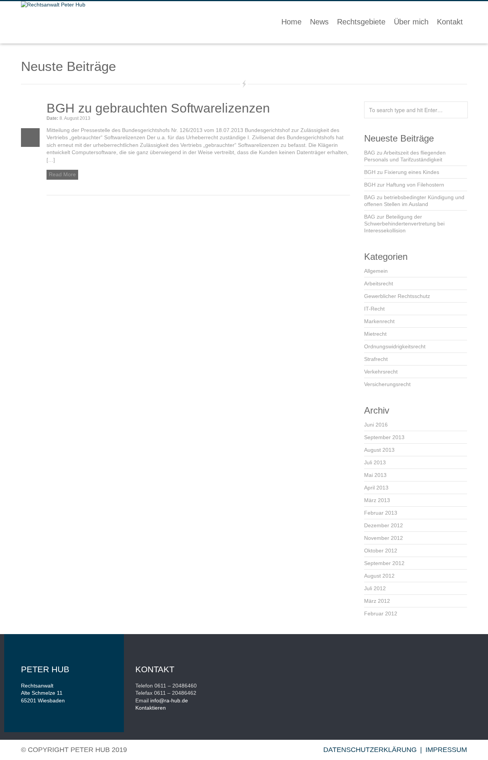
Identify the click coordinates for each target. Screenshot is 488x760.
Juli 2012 (375, 588)
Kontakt (450, 22)
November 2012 (383, 538)
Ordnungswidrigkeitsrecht (394, 346)
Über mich (411, 22)
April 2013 (376, 488)
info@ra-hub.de (169, 700)
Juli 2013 (375, 462)
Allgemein (376, 271)
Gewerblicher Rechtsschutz (397, 296)
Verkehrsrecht (381, 372)
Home (291, 22)
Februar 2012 (380, 613)
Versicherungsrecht (387, 384)
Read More (62, 174)
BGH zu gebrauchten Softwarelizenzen (158, 108)
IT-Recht (374, 309)
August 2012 (379, 576)
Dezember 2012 (383, 525)
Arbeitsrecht (378, 283)
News (319, 22)
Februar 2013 (380, 513)
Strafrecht (376, 359)
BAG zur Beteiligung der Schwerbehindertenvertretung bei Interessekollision (404, 223)
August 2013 (379, 450)
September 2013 (384, 437)
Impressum (446, 750)
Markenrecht (379, 321)
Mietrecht (375, 334)
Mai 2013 (375, 475)
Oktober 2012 (380, 550)
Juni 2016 (376, 425)
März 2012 (377, 601)
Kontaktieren (150, 708)
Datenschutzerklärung (370, 750)
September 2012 (384, 563)
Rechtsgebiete (361, 22)
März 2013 (377, 500)
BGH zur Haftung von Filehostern (404, 185)
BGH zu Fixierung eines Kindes (401, 172)
